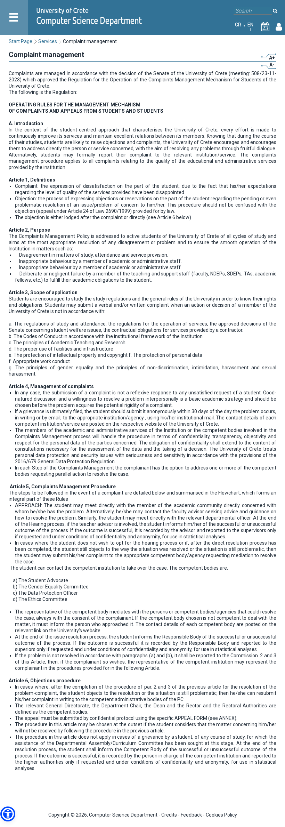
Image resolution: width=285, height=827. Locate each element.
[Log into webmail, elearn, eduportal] (279, 28)
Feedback (191, 815)
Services (47, 41)
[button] (8, 814)
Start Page (20, 41)
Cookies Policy (221, 815)
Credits (169, 815)
